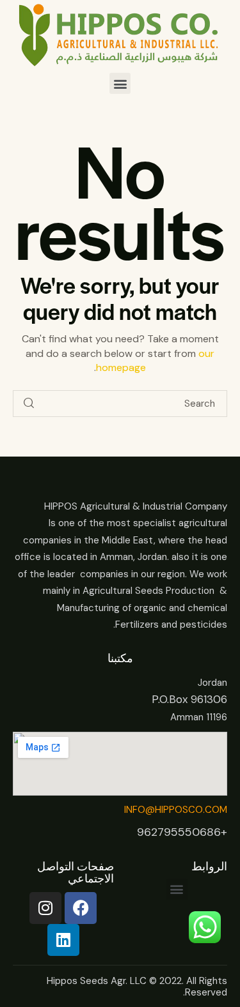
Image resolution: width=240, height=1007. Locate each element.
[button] (120, 83)
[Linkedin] (63, 940)
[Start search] (29, 404)
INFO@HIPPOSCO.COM (175, 809)
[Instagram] (45, 908)
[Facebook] (81, 908)
